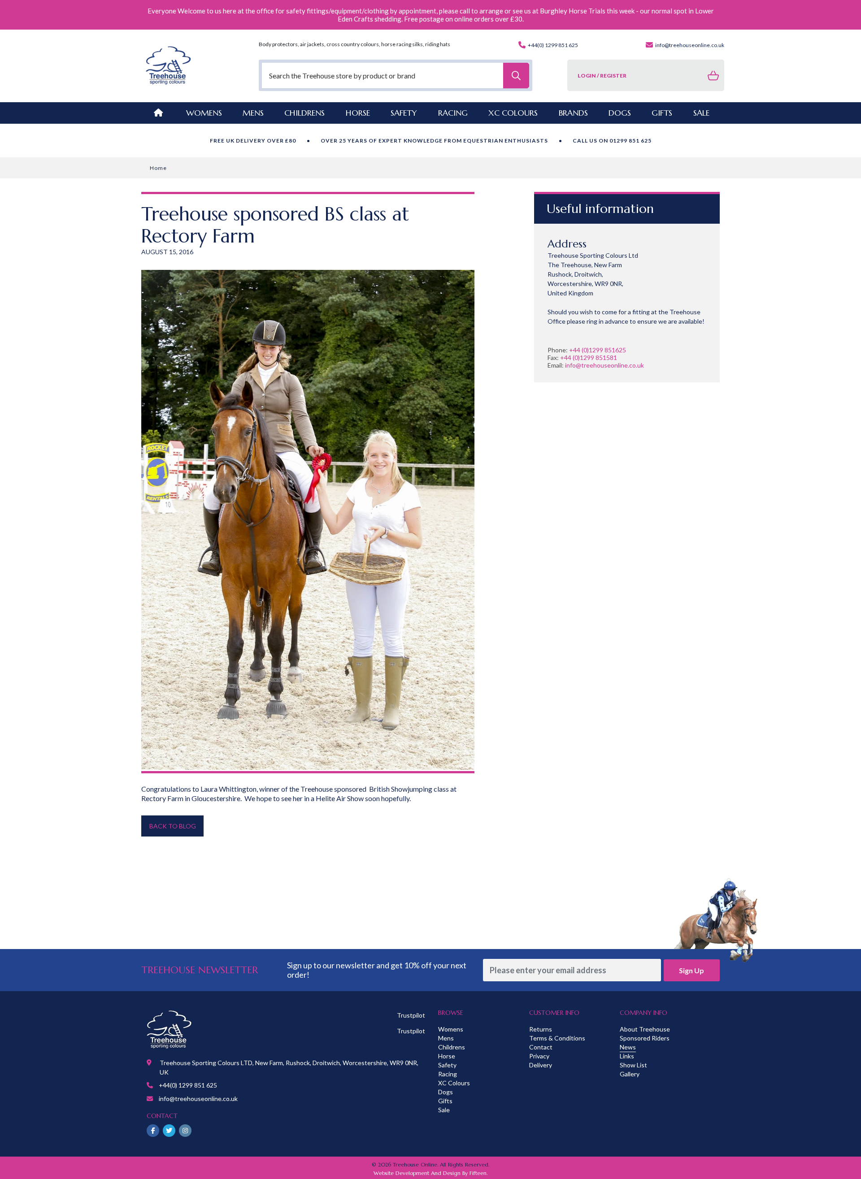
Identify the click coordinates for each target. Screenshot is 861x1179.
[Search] (516, 75)
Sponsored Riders (645, 1038)
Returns (540, 1029)
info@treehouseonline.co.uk (689, 45)
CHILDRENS (304, 113)
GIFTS (662, 113)
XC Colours (454, 1083)
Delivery (540, 1065)
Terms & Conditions (557, 1038)
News (628, 1047)
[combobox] (395, 75)
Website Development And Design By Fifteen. (430, 1173)
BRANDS (573, 113)
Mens (253, 113)
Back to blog (172, 826)
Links (627, 1056)
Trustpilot (411, 1015)
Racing (447, 1074)
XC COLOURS (513, 113)
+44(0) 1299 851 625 (552, 45)
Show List (633, 1065)
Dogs (445, 1092)
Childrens (451, 1047)
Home (158, 168)
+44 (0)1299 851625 (597, 350)
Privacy (539, 1056)
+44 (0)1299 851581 (588, 357)
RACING (453, 113)
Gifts (445, 1101)
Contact (540, 1047)
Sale (444, 1110)
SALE (701, 113)
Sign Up (691, 970)
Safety (447, 1065)
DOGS (620, 113)
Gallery (629, 1074)
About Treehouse (645, 1029)
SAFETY (404, 113)
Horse (446, 1056)
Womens (204, 113)
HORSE (358, 113)
